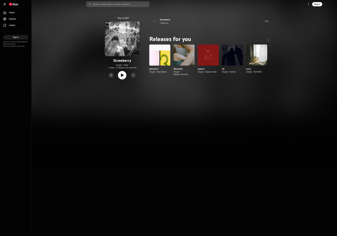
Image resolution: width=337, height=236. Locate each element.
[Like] (246, 21)
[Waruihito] (184, 55)
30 (223, 69)
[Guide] (4, 4)
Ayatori (201, 69)
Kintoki (232, 72)
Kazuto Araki (211, 72)
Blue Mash (162, 72)
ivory (248, 69)
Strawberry (165, 19)
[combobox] (121, 4)
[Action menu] (133, 75)
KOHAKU (258, 72)
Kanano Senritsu (181, 74)
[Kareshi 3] (159, 55)
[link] (16, 12)
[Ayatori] (208, 55)
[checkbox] (266, 21)
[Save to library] (111, 75)
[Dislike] (251, 21)
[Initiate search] (90, 4)
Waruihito (178, 69)
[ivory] (256, 55)
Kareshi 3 (153, 69)
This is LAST (123, 18)
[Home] (13, 4)
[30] (232, 55)
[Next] (268, 40)
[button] (111, 75)
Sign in (317, 4)
